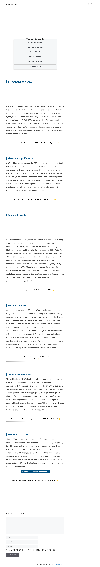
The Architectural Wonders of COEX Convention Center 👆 (35, 358)
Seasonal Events (35, 52)
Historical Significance (35, 47)
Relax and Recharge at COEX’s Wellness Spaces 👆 (35, 143)
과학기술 (90, 4)
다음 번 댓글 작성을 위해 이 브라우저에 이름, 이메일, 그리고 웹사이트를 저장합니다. (33, 550)
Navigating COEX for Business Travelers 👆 (35, 199)
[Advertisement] (35, 26)
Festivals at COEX (35, 56)
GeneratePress (59, 564)
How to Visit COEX (35, 66)
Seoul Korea (12, 5)
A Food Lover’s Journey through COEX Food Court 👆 (35, 419)
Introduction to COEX (35, 42)
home (82, 4)
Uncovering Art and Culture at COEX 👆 (35, 290)
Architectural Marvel (35, 61)
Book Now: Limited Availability (35, 472)
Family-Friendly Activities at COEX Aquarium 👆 (35, 480)
